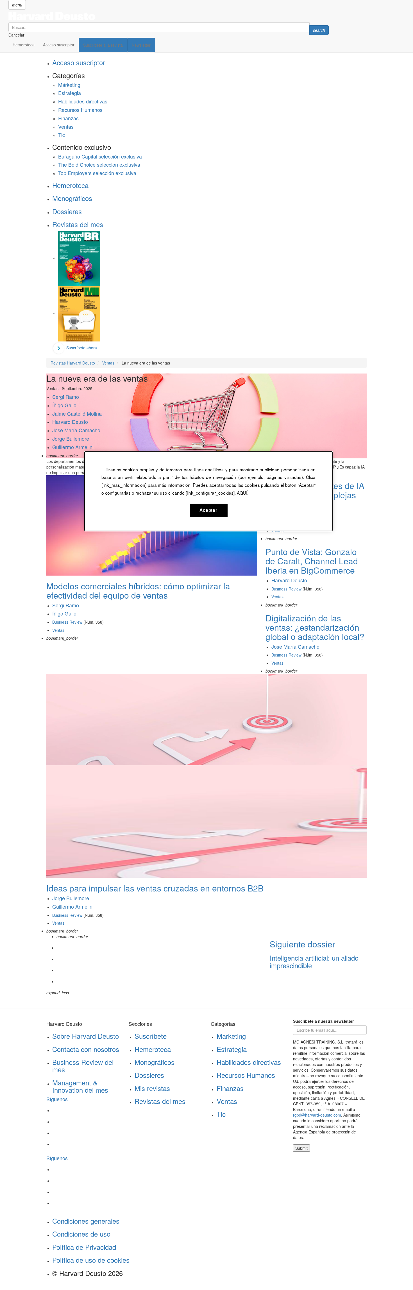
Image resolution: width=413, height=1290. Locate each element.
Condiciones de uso (81, 1234)
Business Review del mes (83, 1065)
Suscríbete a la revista (103, 45)
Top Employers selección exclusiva (97, 172)
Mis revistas (152, 1088)
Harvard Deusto (70, 421)
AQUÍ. (242, 493)
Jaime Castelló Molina (77, 413)
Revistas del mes (77, 224)
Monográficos (72, 198)
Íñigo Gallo (64, 405)
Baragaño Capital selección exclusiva (100, 156)
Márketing (69, 84)
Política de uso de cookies (91, 1260)
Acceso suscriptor (58, 44)
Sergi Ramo (65, 396)
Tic (61, 134)
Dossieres (67, 211)
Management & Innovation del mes (80, 1086)
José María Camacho (76, 430)
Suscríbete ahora (81, 347)
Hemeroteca (24, 44)
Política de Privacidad (84, 1247)
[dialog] (208, 491)
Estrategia (69, 92)
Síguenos (57, 1099)
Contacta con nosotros (85, 1049)
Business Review (67, 622)
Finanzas (68, 118)
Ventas (66, 126)
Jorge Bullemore (70, 438)
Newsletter (141, 45)
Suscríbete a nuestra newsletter (323, 1021)
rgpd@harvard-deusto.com (317, 1115)
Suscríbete (151, 1036)
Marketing (231, 1036)
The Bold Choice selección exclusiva (99, 164)
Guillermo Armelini (73, 447)
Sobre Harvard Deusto (85, 1036)
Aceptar (208, 510)
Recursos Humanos (80, 109)
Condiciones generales (85, 1221)
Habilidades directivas (82, 101)
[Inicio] (168, 16)
